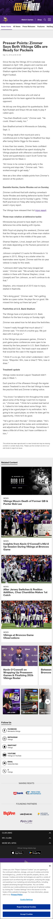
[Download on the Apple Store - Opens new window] (17, 853)
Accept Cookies (26, 914)
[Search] (45, 19)
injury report (40, 210)
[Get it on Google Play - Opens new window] (35, 854)
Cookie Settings (26, 900)
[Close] (50, 866)
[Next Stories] (47, 701)
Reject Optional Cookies (26, 907)
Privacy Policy (17, 895)
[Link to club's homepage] (5, 18)
